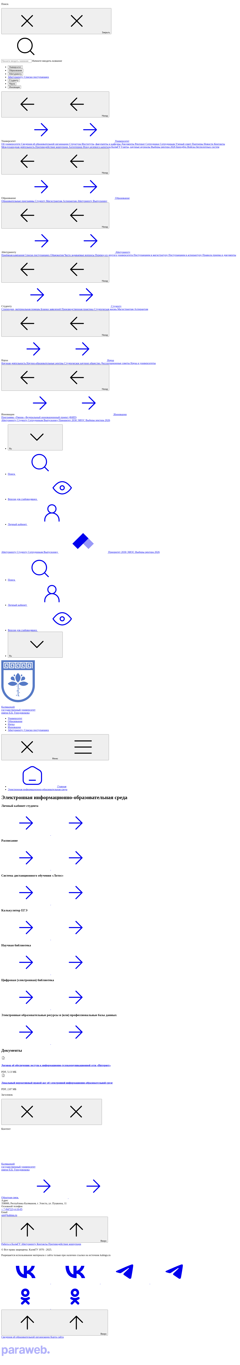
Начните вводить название (47, 60)
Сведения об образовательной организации (25, 1337)
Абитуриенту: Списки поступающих (28, 77)
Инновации (14, 87)
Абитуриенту (15, 74)
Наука (12, 83)
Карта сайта (57, 1337)
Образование (15, 70)
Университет (15, 67)
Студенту (13, 80)
